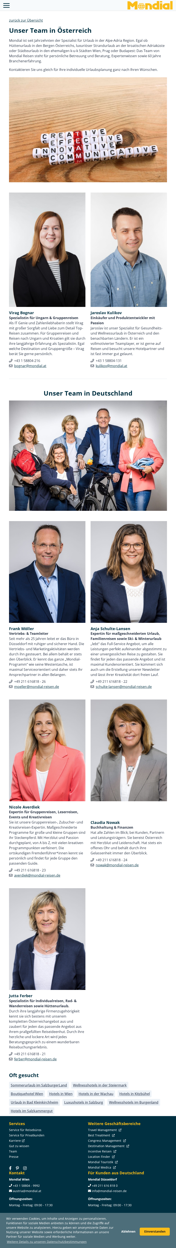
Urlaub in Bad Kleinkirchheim (34, 1102)
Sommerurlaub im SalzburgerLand (39, 1085)
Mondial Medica (100, 1167)
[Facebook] (10, 1168)
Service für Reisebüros (25, 1130)
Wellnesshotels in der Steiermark (100, 1085)
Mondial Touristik (101, 1162)
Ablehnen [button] (128, 1231)
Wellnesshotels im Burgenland (133, 1102)
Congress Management (105, 1141)
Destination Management (106, 1146)
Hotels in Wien (61, 1093)
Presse (13, 1157)
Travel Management (103, 1130)
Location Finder (99, 1157)
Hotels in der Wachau (96, 1093)
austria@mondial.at (27, 1191)
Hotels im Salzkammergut (32, 1111)
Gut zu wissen (19, 1146)
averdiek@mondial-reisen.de (37, 875)
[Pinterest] (17, 1168)
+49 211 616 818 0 (105, 1186)
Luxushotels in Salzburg (83, 1102)
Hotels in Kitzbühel (134, 1093)
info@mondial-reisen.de (109, 1191)
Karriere (15, 1141)
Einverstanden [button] (154, 1231)
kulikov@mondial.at (111, 365)
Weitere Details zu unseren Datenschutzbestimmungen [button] (47, 1242)
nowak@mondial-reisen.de (117, 865)
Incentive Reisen (100, 1151)
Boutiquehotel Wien (27, 1093)
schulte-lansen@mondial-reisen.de (124, 686)
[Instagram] (25, 1168)
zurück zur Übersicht (26, 20)
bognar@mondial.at (30, 365)
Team (13, 1151)
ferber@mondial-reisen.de (35, 1059)
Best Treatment (99, 1135)
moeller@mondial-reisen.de (36, 686)
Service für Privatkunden (26, 1135)
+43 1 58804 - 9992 (26, 1186)
